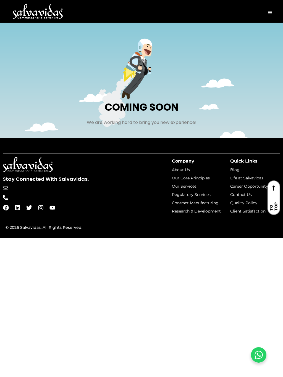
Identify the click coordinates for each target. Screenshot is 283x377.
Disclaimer (264, 229)
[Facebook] (6, 207)
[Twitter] (29, 207)
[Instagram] (40, 207)
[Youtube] (52, 207)
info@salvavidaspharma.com (44, 188)
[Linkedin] (17, 207)
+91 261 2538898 (31, 197)
